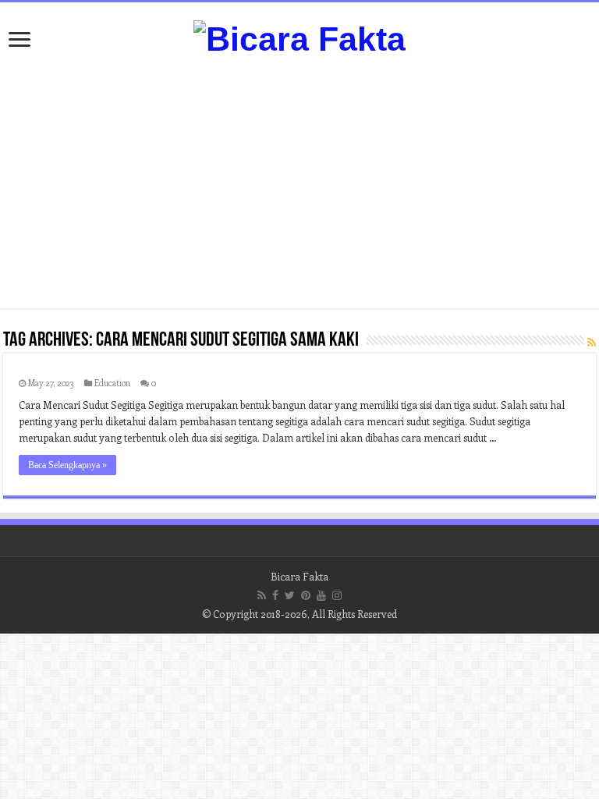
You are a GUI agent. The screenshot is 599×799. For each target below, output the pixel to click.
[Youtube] (321, 595)
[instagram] (337, 595)
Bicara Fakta (299, 576)
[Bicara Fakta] (299, 36)
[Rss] (262, 595)
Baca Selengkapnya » (67, 465)
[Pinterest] (306, 595)
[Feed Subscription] (591, 342)
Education (112, 383)
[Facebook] (275, 595)
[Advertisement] (299, 183)
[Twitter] (289, 595)
